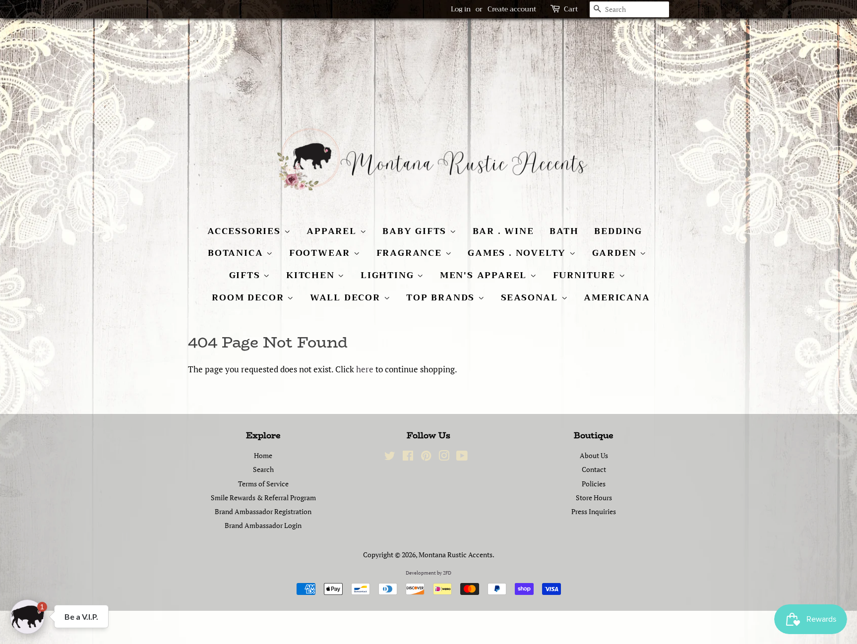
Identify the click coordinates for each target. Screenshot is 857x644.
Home (263, 455)
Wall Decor (347, 297)
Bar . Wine (503, 231)
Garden (616, 253)
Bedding (618, 231)
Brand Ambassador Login (263, 525)
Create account (512, 9)
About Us (594, 455)
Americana (617, 297)
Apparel (333, 231)
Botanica (237, 253)
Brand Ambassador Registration (263, 511)
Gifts (246, 275)
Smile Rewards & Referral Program (263, 497)
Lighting (389, 275)
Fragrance (410, 253)
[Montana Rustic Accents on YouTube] (462, 457)
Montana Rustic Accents (455, 554)
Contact (594, 469)
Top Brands (442, 297)
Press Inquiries (593, 511)
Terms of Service (263, 483)
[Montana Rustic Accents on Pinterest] (426, 457)
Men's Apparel (485, 275)
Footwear (321, 253)
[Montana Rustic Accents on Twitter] (389, 457)
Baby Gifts (416, 231)
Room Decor (249, 297)
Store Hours (594, 497)
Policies (594, 483)
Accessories (245, 231)
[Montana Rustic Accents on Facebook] (408, 457)
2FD (447, 573)
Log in (461, 9)
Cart (571, 9)
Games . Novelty (518, 253)
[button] (27, 616)
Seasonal (531, 297)
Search (263, 469)
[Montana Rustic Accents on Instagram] (443, 457)
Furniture (586, 275)
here (364, 369)
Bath (564, 231)
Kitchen (312, 275)
